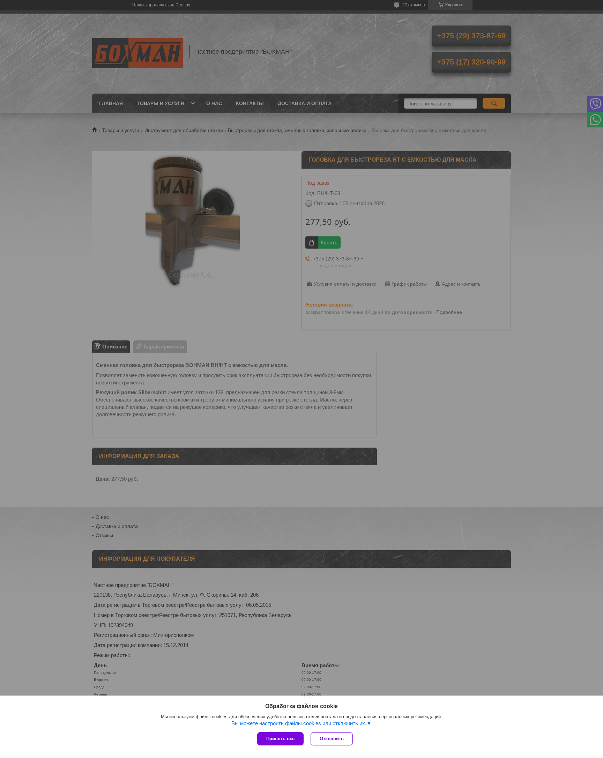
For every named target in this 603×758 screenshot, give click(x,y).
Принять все (280, 738)
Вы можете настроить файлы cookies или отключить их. (298, 723)
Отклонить (332, 738)
